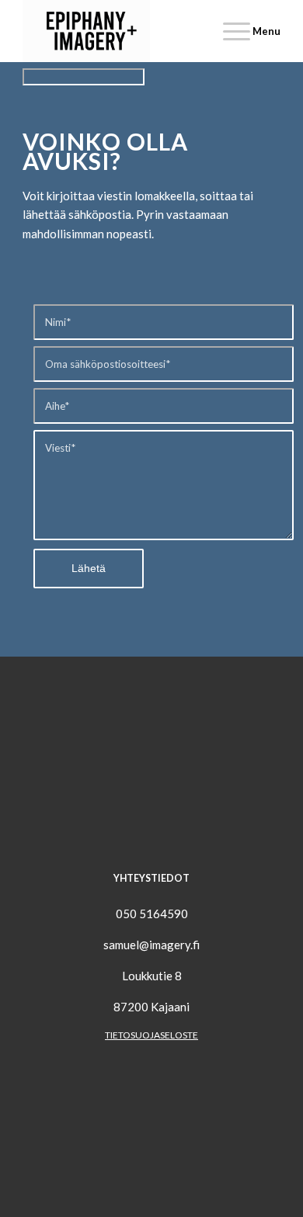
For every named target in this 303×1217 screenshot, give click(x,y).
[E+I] (125, 31)
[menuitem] (243, 31)
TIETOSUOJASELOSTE (151, 1035)
